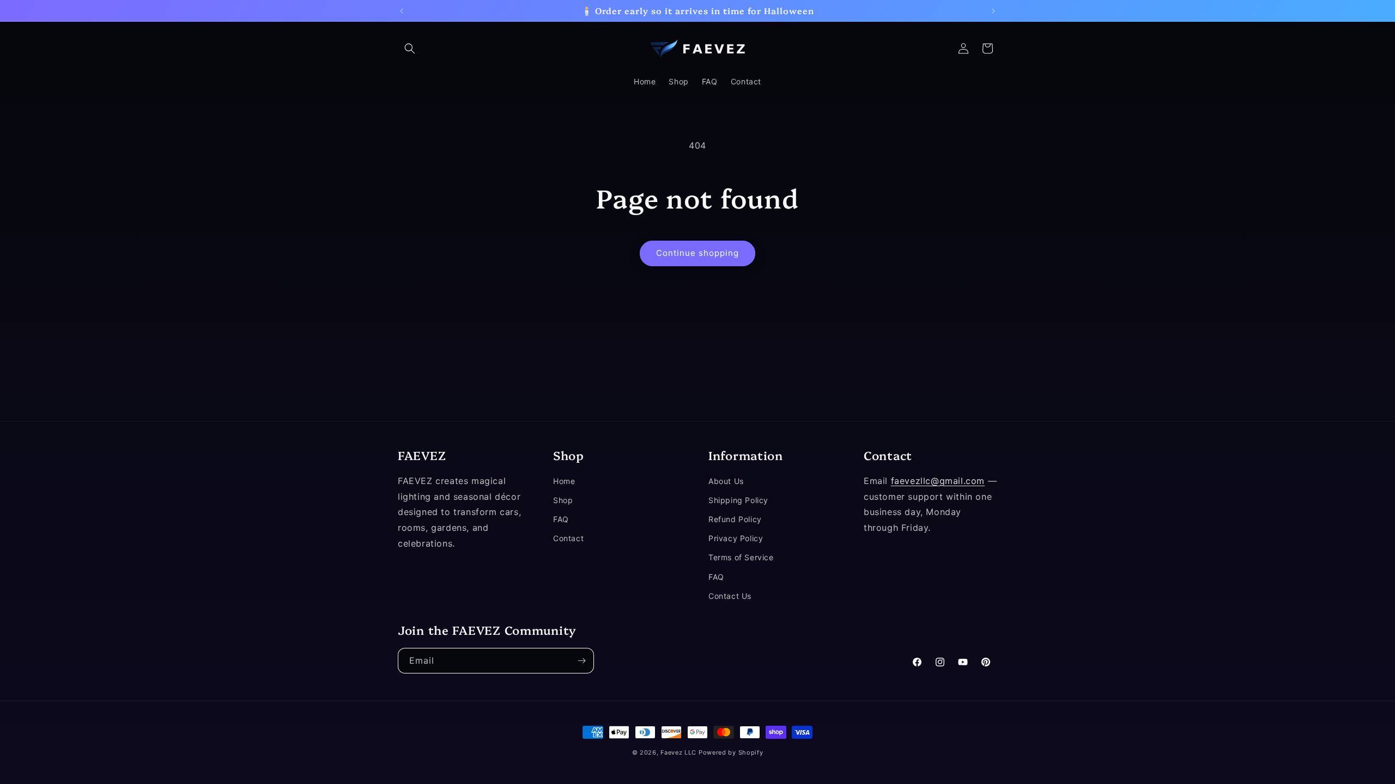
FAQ (561, 519)
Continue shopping (697, 253)
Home (564, 481)
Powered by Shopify (731, 752)
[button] (410, 48)
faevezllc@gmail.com (938, 480)
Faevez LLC (678, 752)
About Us (726, 481)
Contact (568, 538)
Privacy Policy (735, 538)
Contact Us (729, 596)
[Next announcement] (993, 11)
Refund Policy (735, 519)
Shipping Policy (738, 500)
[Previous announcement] (402, 11)
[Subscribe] (581, 660)
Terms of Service (741, 557)
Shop (563, 500)
